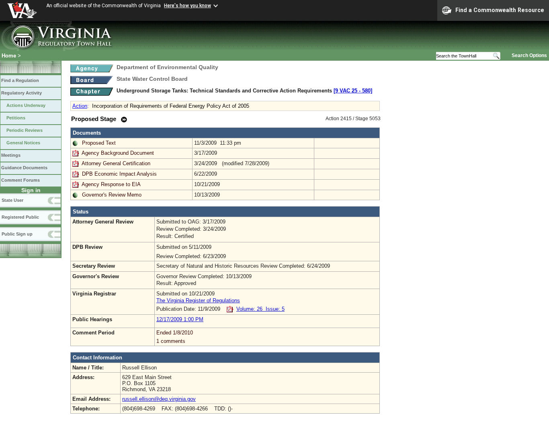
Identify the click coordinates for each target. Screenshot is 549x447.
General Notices (23, 142)
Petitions (15, 117)
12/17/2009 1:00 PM (179, 319)
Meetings (10, 155)
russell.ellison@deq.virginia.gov (159, 399)
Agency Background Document (118, 153)
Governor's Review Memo (111, 195)
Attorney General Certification (116, 163)
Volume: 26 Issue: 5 (260, 309)
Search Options (529, 55)
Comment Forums (20, 180)
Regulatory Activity (21, 92)
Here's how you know (187, 5)
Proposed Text (99, 143)
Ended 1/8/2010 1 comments (174, 337)
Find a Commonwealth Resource (499, 10)
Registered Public (20, 217)
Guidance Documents (24, 167)
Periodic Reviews (24, 130)
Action (79, 106)
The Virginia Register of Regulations (198, 300)
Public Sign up (17, 234)
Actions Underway (25, 105)
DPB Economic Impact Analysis (119, 174)
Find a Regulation (20, 80)
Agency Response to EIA (111, 184)
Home (9, 56)
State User (12, 200)
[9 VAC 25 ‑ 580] (353, 91)
